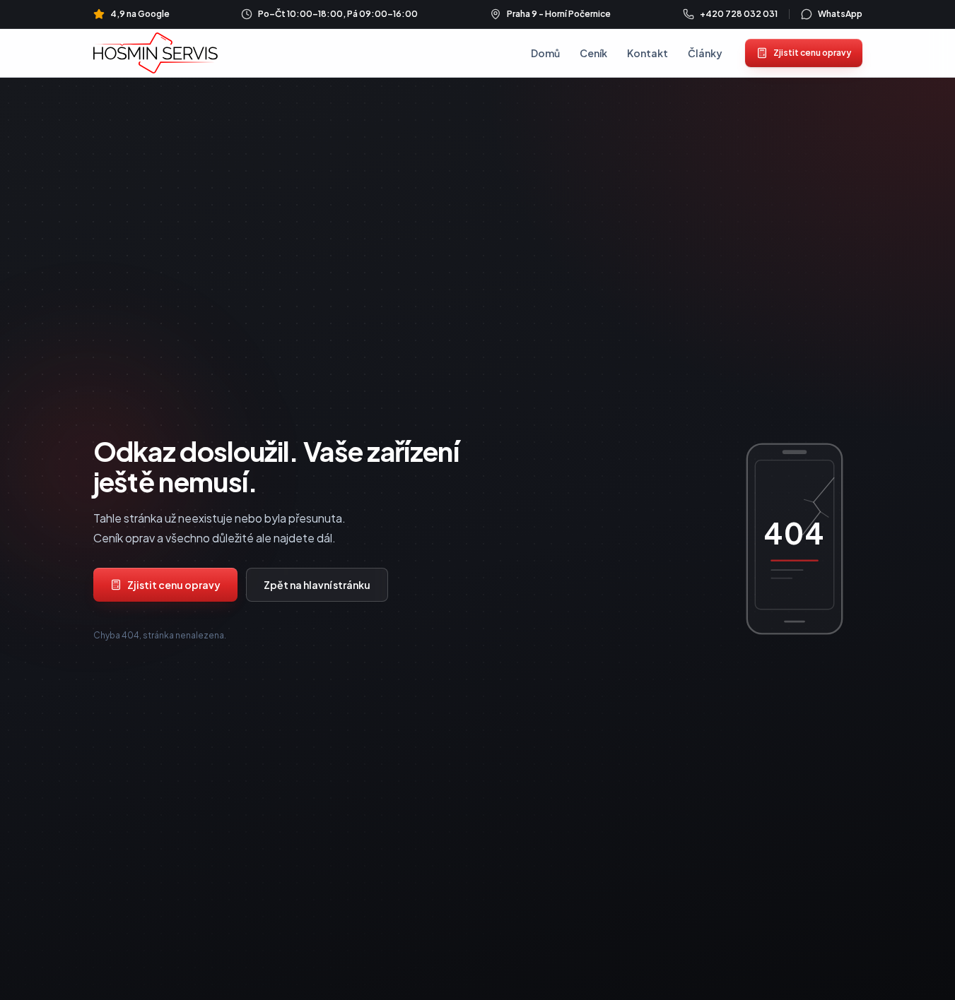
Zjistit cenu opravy (812, 52)
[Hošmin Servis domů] (155, 52)
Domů (545, 53)
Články (705, 53)
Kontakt (647, 53)
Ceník (593, 53)
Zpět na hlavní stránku (317, 584)
